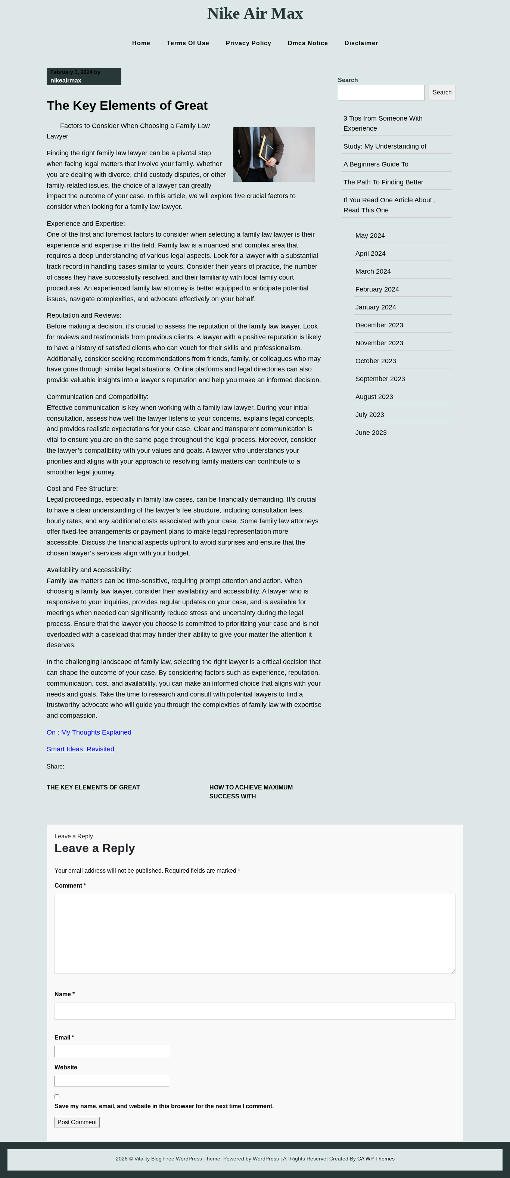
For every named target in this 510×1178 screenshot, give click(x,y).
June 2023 (371, 432)
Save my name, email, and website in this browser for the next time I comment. (164, 1106)
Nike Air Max (255, 13)
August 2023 (374, 397)
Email (64, 1037)
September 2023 (380, 379)
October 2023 (375, 361)
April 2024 (370, 253)
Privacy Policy (248, 43)
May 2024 (370, 235)
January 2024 (375, 307)
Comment (70, 885)
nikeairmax (65, 80)
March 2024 (373, 271)
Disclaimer (361, 43)
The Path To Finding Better (383, 182)
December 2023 (379, 325)
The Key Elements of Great (93, 787)
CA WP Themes (376, 1159)
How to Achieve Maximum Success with (251, 792)
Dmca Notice (308, 43)
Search (348, 80)
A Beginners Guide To (375, 164)
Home (141, 43)
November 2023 (379, 343)
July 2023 (369, 414)
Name (65, 994)
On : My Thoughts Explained (89, 732)
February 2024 (377, 289)
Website (66, 1067)
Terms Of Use (188, 43)
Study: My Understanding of (384, 146)
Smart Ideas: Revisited (80, 749)
